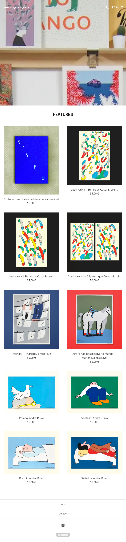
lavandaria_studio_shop (16, 7)
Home (63, 504)
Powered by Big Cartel (63, 535)
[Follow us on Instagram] (63, 525)
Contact (63, 513)
